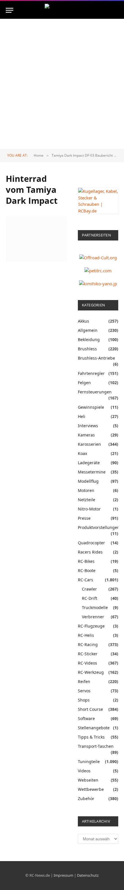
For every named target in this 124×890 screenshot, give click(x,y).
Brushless (87, 348)
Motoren (86, 490)
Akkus (83, 321)
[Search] (117, 10)
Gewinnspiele (91, 407)
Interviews (88, 425)
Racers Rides (90, 552)
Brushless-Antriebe (96, 358)
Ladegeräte (89, 462)
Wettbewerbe (91, 789)
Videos (84, 771)
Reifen (84, 681)
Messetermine (92, 472)
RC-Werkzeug (91, 672)
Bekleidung (89, 339)
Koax (82, 453)
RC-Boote (86, 570)
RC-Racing (88, 644)
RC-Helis (86, 635)
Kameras (86, 435)
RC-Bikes (86, 561)
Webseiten (88, 780)
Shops (84, 700)
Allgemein (87, 330)
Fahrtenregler (91, 373)
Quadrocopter (91, 542)
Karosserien (89, 444)
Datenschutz (88, 875)
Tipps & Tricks (91, 737)
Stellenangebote (94, 727)
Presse (84, 518)
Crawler (89, 589)
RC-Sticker (87, 653)
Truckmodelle (95, 607)
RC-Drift (89, 598)
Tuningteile (89, 761)
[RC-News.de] (62, 10)
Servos (84, 690)
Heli (81, 416)
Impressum (63, 875)
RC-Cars (85, 579)
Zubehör (86, 798)
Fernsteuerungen (95, 392)
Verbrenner (93, 616)
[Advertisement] (62, 84)
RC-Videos (87, 663)
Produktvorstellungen (99, 527)
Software (86, 718)
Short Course (90, 709)
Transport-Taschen (96, 746)
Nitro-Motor (89, 509)
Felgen (84, 382)
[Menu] (9, 10)
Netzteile (86, 499)
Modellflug (88, 481)
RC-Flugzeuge (91, 626)
